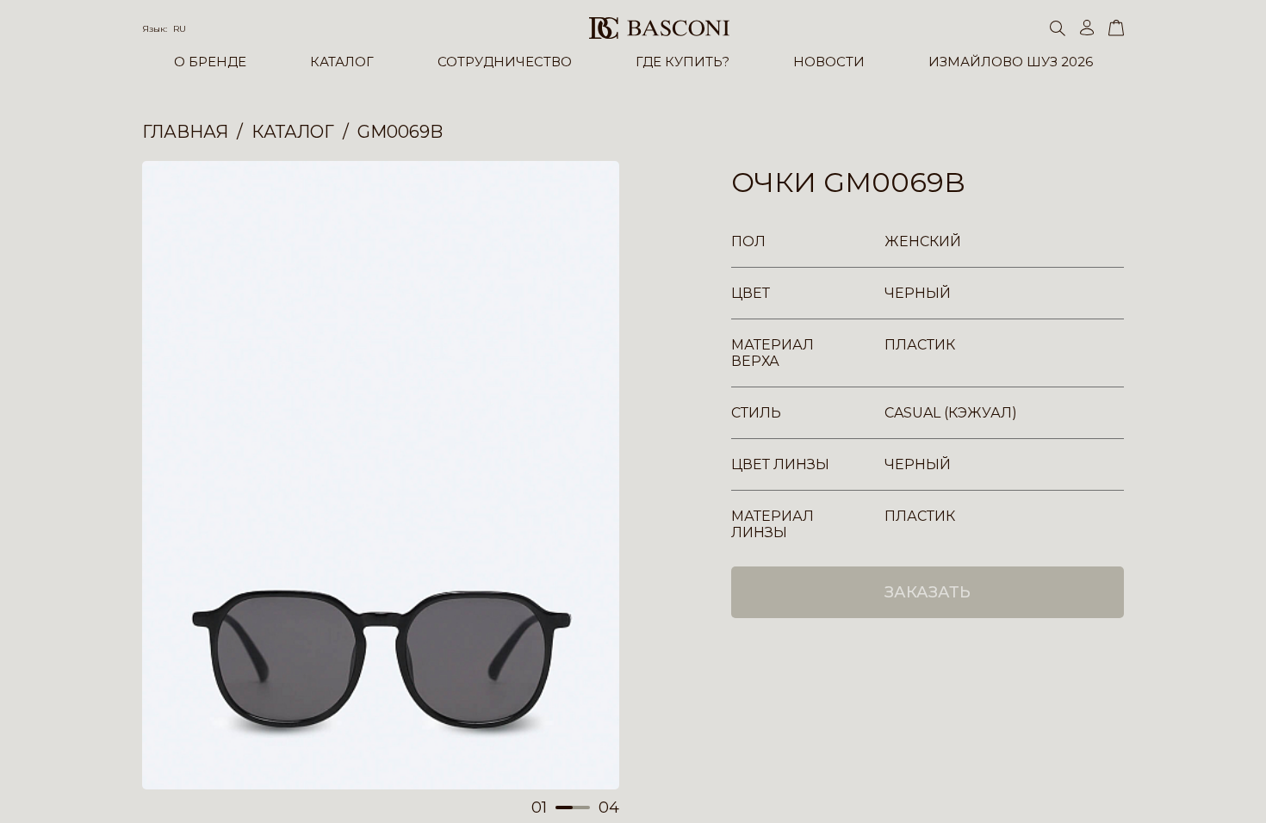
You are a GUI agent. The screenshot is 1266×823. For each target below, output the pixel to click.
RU (179, 28)
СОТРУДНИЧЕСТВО (505, 61)
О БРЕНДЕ (210, 61)
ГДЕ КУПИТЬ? (682, 61)
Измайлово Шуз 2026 (1010, 61)
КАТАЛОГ (342, 61)
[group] (380, 475)
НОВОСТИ (829, 61)
